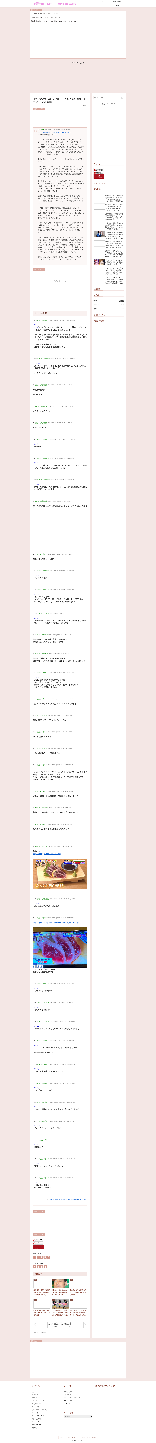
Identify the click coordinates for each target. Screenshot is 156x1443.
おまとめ (34, 1392)
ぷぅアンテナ (35, 1395)
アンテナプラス (36, 1407)
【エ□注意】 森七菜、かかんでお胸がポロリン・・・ (45, 13)
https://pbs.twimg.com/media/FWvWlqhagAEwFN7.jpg (56, 922)
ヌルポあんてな (68, 1401)
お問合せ (94, 1437)
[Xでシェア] (34, 1257)
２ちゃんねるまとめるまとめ (72, 1398)
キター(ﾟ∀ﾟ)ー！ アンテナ (39, 1410)
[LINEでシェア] (45, 1257)
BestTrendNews (68, 1404)
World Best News (37, 1422)
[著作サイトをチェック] (34, 1266)
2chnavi (34, 1389)
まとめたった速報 (37, 1419)
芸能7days (35, 1428)
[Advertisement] (78, 77)
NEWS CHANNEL (37, 1425)
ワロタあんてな (68, 1392)
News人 (66, 1389)
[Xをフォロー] (38, 1266)
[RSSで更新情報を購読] (45, 1266)
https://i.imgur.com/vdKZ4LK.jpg (47, 854)
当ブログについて (70, 1437)
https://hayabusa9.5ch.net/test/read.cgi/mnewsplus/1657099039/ (68, 1199)
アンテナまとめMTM (38, 1416)
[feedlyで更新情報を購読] (41, 1266)
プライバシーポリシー (83, 1437)
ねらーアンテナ (68, 1395)
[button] (48, 1257)
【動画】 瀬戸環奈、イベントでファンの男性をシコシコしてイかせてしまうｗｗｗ (54, 21)
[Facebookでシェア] (38, 1257)
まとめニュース (36, 1398)
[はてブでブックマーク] (41, 1257)
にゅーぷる (35, 1413)
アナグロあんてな (37, 1404)
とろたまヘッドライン (38, 1401)
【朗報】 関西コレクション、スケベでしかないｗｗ (45, 17)
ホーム (61, 1437)
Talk (65, 1407)
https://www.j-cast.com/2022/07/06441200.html (54, 132)
